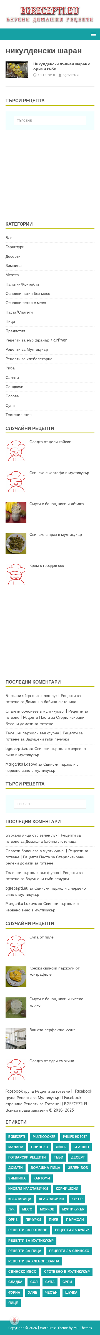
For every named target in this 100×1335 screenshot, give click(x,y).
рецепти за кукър (72, 1230)
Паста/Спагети (19, 312)
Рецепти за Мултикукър (27, 349)
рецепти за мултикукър (31, 1241)
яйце (13, 1303)
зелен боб (78, 1168)
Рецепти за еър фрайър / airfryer (36, 340)
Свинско (39, 1147)
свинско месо (22, 1272)
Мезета (12, 275)
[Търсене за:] (50, 120)
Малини (15, 1147)
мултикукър (73, 1209)
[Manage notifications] (14, 1320)
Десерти (13, 256)
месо (27, 1209)
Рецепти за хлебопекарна (29, 359)
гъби (58, 1157)
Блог (10, 237)
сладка (15, 1282)
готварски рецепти (27, 1157)
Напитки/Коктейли (22, 284)
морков (47, 1209)
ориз (13, 1220)
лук (11, 1209)
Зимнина (14, 265)
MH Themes (83, 1328)
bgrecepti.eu (72, 75)
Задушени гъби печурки (47, 739)
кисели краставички (28, 1189)
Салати (12, 377)
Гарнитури (15, 247)
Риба (10, 368)
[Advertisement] (53, 174)
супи (67, 1282)
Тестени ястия (19, 414)
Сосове (12, 396)
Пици (10, 321)
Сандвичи (14, 387)
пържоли (75, 1220)
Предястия (15, 331)
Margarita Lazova (21, 764)
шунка (71, 1293)
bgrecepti (16, 1137)
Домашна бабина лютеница (51, 701)
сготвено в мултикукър (67, 1272)
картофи (42, 1178)
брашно (81, 1147)
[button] (92, 34)
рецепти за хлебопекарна (33, 1261)
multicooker (44, 1137)
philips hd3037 (75, 1137)
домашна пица (45, 1168)
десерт (78, 1157)
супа (50, 1282)
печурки (33, 1220)
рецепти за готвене (27, 1230)
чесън (51, 1293)
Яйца (61, 1147)
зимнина (17, 1178)
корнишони (67, 1189)
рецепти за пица (24, 1251)
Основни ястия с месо (26, 302)
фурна (14, 1293)
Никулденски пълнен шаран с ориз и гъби (61, 66)
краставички (51, 1199)
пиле (53, 1220)
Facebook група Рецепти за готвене (38, 1091)
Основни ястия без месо (28, 293)
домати (15, 1168)
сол (34, 1282)
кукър (77, 1199)
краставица (19, 1199)
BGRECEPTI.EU (76, 1104)
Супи (10, 405)
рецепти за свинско (69, 1251)
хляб (33, 1293)
